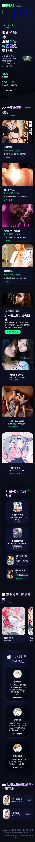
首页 (2, 12)
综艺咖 (20, 13)
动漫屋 (26, 13)
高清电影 (14, 14)
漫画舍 (31, 13)
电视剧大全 (8, 13)
